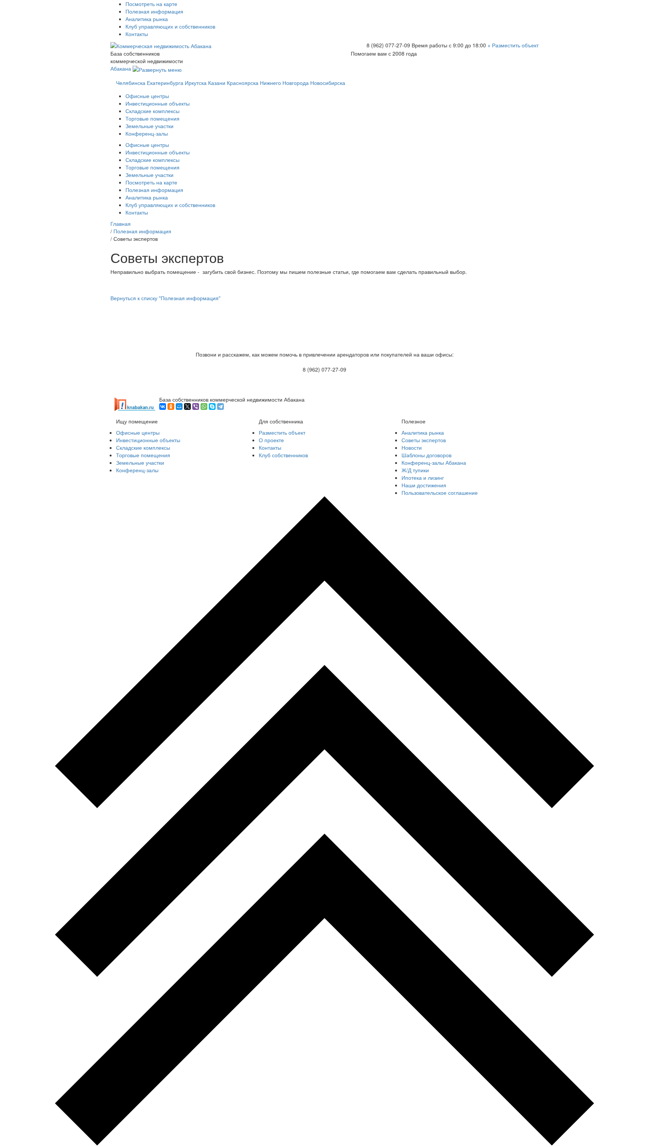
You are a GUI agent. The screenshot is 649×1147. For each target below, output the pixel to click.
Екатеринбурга (165, 82)
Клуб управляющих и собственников (170, 26)
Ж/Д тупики (415, 470)
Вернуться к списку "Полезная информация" (165, 298)
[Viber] (195, 406)
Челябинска (130, 82)
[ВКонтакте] (162, 406)
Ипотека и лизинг (422, 477)
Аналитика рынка (146, 19)
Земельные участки (149, 126)
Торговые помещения (152, 118)
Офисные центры (147, 96)
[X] (187, 406)
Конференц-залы (146, 133)
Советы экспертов (423, 440)
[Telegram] (220, 406)
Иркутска (196, 82)
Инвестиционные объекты (157, 103)
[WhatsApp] (204, 406)
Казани (216, 82)
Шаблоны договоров (426, 455)
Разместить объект (282, 432)
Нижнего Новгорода (284, 82)
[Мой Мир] (179, 406)
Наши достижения (423, 485)
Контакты (136, 34)
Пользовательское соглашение (439, 492)
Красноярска (242, 82)
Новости (411, 447)
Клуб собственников (283, 455)
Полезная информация (154, 11)
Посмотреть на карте (151, 4)
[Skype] (212, 406)
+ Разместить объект (513, 45)
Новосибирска (327, 82)
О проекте (271, 440)
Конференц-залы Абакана (433, 462)
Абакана (121, 68)
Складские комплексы (152, 111)
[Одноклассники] (171, 406)
